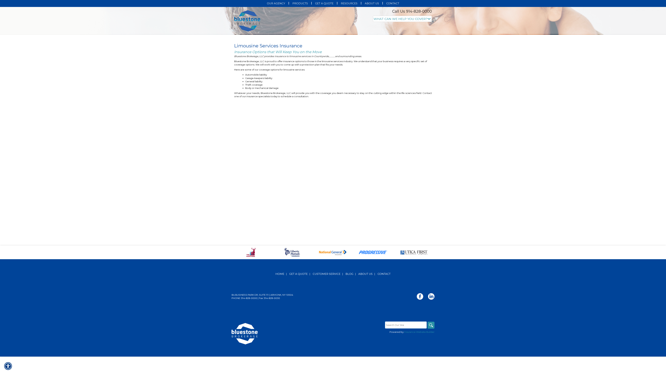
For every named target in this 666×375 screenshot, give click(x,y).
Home (279, 308)
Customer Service (326, 308)
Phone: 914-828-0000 (244, 332)
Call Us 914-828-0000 (412, 11)
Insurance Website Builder (419, 366)
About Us (365, 308)
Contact (384, 308)
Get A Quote (298, 308)
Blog (349, 308)
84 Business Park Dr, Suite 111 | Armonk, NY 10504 (262, 329)
